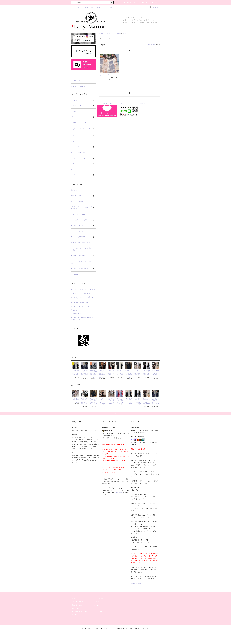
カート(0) (156, 2)
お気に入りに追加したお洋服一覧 (80, 293)
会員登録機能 (119, 492)
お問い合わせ (155, 7)
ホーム (73, 7)
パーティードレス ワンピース (107, 100)
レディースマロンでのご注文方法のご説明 (83, 289)
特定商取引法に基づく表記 (79, 611)
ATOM (77, 618)
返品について (76, 608)
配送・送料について (78, 605)
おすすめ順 (147, 44)
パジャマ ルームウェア (106, 103)
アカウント (128, 2)
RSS (73, 618)
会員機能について (76, 313)
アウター (122, 100)
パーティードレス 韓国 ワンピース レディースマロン (110, 33)
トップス (142, 100)
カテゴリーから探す (83, 7)
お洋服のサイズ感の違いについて (80, 302)
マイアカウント (98, 598)
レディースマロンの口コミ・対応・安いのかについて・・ (83, 298)
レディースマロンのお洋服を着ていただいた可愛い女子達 (83, 318)
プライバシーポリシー (78, 614)
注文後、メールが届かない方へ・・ (81, 306)
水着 (123, 33)
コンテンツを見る (107, 7)
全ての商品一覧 (75, 80)
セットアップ (143, 103)
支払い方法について (78, 601)
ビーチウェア (128, 33)
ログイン (146, 2)
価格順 (153, 44)
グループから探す (95, 7)
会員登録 (137, 2)
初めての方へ (75, 310)
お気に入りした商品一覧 (78, 86)
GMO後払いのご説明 (137, 583)
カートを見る (98, 608)
